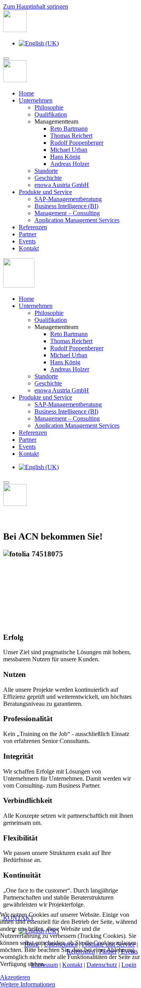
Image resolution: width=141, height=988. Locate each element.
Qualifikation (50, 114)
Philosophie (48, 107)
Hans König (65, 156)
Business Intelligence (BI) (66, 206)
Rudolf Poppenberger (76, 142)
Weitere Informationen (27, 984)
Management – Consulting (67, 213)
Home (26, 93)
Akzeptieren (15, 977)
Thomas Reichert (71, 135)
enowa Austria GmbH (61, 185)
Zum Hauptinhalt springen (35, 6)
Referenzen (33, 227)
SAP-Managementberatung (68, 199)
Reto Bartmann (69, 128)
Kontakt (29, 248)
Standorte (46, 170)
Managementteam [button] (56, 327)
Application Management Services (76, 220)
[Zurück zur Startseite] (15, 30)
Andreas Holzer (69, 163)
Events (27, 241)
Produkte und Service (45, 192)
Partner (27, 234)
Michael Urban (68, 149)
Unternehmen (35, 100)
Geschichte (48, 178)
